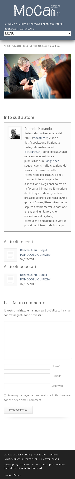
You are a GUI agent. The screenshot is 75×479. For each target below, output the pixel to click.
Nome (56, 366)
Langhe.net (52, 161)
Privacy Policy (12, 474)
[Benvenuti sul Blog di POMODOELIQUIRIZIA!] (10, 255)
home (7, 45)
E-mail (56, 376)
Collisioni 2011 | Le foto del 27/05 (30, 45)
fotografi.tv (33, 152)
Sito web (57, 386)
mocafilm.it (40, 138)
